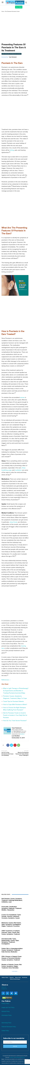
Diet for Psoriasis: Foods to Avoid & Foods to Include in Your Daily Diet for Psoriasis (15, 715)
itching (12, 150)
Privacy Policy (5, 1003)
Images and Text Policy (8, 1007)
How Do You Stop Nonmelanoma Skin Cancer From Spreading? (7, 754)
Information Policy (7, 1015)
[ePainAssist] (15, 3)
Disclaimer (17, 1057)
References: (6, 680)
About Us (4, 987)
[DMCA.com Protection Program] (7, 998)
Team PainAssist (13, 57)
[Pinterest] (15, 745)
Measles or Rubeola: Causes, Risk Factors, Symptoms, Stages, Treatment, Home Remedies (12, 966)
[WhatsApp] (18, 745)
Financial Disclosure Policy (9, 1026)
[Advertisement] (15, 28)
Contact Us (4, 988)
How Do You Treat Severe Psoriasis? (15, 720)
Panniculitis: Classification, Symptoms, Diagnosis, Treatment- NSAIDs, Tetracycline (12, 908)
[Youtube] (15, 993)
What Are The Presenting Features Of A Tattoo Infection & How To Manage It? (22, 754)
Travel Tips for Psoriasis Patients (13, 701)
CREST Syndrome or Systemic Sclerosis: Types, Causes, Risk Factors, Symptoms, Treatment (11, 932)
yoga (9, 470)
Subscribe (15, 1046)
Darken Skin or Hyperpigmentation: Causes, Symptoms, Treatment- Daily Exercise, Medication (12, 950)
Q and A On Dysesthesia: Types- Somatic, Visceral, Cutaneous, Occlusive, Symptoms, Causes (11, 916)
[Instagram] (7, 993)
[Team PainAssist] (7, 733)
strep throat (13, 522)
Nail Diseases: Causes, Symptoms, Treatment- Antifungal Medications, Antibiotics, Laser (12, 900)
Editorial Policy (6, 1011)
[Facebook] (7, 745)
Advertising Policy (6, 1022)
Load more (14, 971)
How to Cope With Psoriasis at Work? (15, 704)
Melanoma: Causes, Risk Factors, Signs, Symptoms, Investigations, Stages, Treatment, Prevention (11, 924)
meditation (18, 470)
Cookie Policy (5, 1030)
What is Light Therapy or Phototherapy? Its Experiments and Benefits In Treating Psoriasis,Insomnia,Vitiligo (15, 691)
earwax (22, 397)
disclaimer (22, 734)
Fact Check (19, 7)
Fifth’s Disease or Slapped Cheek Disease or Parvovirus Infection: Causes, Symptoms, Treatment (11, 958)
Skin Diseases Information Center (12, 11)
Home (3, 11)
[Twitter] (11, 745)
